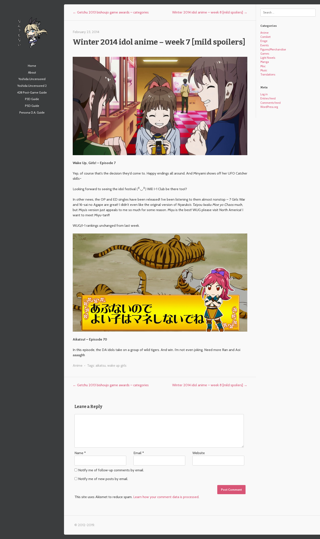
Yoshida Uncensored (32, 79)
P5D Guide (32, 105)
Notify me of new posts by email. (103, 479)
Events (264, 45)
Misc (263, 66)
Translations (267, 74)
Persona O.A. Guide (32, 112)
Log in (264, 94)
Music (263, 70)
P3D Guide (32, 99)
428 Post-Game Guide (32, 92)
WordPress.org (269, 107)
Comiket (265, 37)
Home (32, 65)
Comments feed (270, 102)
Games (264, 53)
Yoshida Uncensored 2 (32, 85)
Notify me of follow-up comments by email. (111, 470)
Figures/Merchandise (273, 49)
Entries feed (268, 98)
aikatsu (101, 365)
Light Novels (267, 57)
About (32, 72)
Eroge (264, 41)
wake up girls (116, 365)
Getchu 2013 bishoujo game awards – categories (111, 12)
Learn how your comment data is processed (166, 497)
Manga (264, 62)
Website (198, 453)
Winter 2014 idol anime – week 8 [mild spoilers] (209, 12)
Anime (78, 365)
